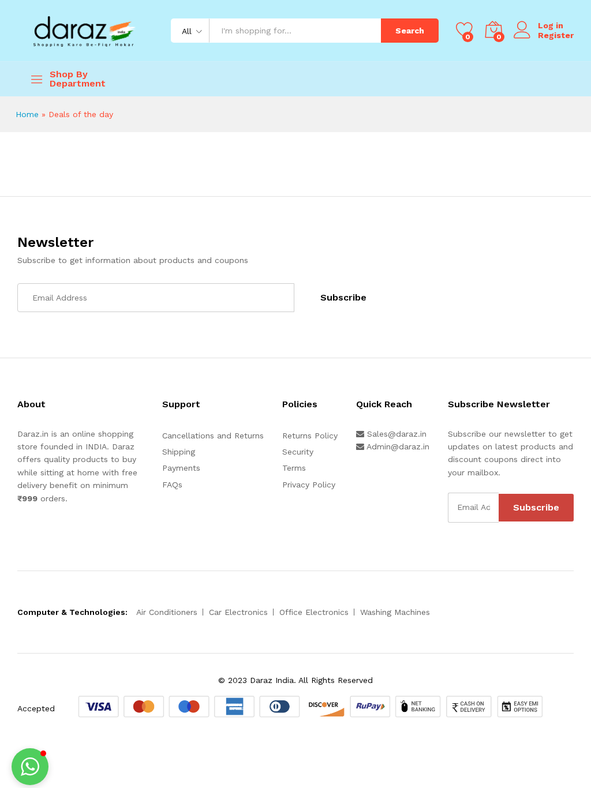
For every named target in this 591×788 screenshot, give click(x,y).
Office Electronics (314, 612)
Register (556, 35)
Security (297, 451)
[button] (30, 766)
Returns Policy (310, 435)
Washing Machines (395, 612)
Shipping (178, 451)
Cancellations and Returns (213, 435)
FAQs (172, 484)
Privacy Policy (308, 484)
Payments (181, 467)
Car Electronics (238, 612)
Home (27, 114)
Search (409, 30)
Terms (294, 467)
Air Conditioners (166, 612)
